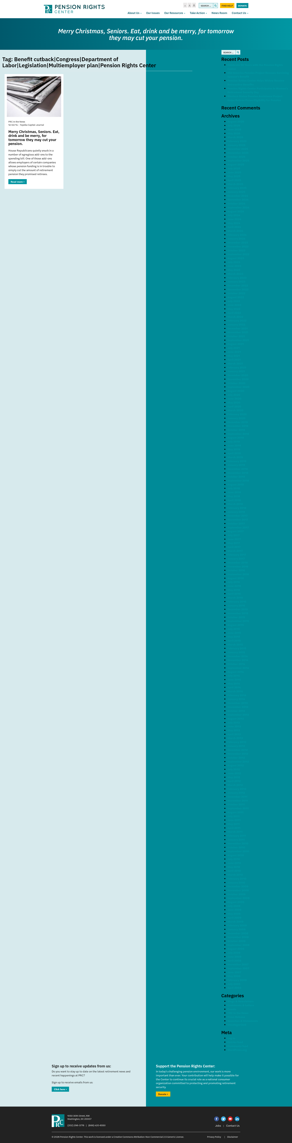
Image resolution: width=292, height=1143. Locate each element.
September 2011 (238, 808)
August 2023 (235, 258)
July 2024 (233, 215)
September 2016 (238, 574)
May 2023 (233, 270)
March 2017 (235, 551)
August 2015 (235, 625)
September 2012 (238, 761)
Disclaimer (232, 1136)
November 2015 (237, 613)
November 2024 (238, 199)
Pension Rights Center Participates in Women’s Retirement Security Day (257, 90)
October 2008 (236, 941)
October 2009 (236, 894)
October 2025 (236, 156)
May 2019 (233, 449)
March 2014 (235, 691)
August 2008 (235, 949)
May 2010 (233, 867)
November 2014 (237, 660)
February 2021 (236, 367)
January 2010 (236, 882)
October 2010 (236, 847)
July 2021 (233, 348)
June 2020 (234, 398)
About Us (134, 13)
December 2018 (237, 469)
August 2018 (235, 484)
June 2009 (234, 909)
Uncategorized (236, 1024)
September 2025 (238, 160)
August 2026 (235, 121)
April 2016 (234, 593)
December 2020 (237, 375)
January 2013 (236, 746)
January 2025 (236, 192)
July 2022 (233, 301)
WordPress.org (237, 1050)
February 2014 (236, 695)
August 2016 (235, 578)
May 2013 (233, 730)
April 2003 (234, 988)
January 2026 (236, 145)
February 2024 (237, 235)
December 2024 (237, 196)
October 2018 (236, 476)
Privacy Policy (214, 1136)
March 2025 (235, 184)
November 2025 (238, 153)
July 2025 (233, 168)
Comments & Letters (240, 1005)
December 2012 (237, 750)
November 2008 (238, 937)
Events (231, 1009)
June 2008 (234, 956)
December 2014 (237, 656)
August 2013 (235, 718)
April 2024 (234, 227)
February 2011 (236, 835)
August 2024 (235, 211)
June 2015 (234, 633)
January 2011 (236, 839)
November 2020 (238, 379)
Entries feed (235, 1042)
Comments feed (237, 1046)
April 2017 (234, 547)
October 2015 (236, 617)
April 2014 (234, 687)
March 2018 (235, 504)
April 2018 (234, 500)
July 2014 (233, 675)
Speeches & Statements (242, 1021)
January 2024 (236, 238)
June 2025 (234, 172)
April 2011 (233, 828)
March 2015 (235, 644)
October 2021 (236, 336)
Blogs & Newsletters (240, 1001)
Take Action (197, 13)
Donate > (163, 1094)
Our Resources (174, 13)
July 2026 (233, 125)
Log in (231, 1038)
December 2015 (237, 609)
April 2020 (234, 406)
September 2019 (238, 434)
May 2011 (233, 824)
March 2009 (235, 921)
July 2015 (233, 629)
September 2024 (238, 207)
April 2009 (234, 917)
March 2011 (235, 831)
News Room (219, 13)
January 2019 (236, 465)
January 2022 (236, 324)
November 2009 (238, 890)
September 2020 (238, 387)
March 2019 (235, 457)
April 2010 (234, 870)
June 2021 (234, 352)
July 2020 (233, 395)
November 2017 (237, 519)
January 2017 (236, 558)
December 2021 (237, 328)
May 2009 (234, 913)
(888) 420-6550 (97, 1125)
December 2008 (237, 933)
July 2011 (233, 816)
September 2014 (238, 668)
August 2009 (235, 902)
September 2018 (238, 480)
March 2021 (235, 363)
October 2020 (236, 383)
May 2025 (233, 176)
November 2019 (237, 426)
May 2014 (233, 683)
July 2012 (233, 769)
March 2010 (235, 874)
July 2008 (233, 952)
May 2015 (233, 636)
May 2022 (233, 309)
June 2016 (234, 586)
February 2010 (236, 878)
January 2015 (236, 652)
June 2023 (234, 266)
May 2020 (233, 402)
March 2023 (235, 274)
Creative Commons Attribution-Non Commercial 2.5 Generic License (148, 1136)
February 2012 (236, 789)
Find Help (227, 5)
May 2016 (233, 590)
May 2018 (233, 496)
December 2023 (237, 242)
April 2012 (234, 781)
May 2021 (233, 356)
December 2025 (237, 149)
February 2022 (237, 320)
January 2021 (236, 371)
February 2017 (236, 554)
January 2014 (236, 699)
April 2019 (234, 453)
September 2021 (238, 340)
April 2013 (234, 734)
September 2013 (238, 714)
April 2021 (234, 359)
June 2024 (234, 219)
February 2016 (236, 601)
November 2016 (237, 566)
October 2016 (236, 570)
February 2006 (237, 980)
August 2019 (235, 437)
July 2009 (233, 906)
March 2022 (235, 317)
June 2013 (234, 726)
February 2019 (236, 461)
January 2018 (236, 512)
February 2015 (236, 648)
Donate (242, 5)
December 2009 (237, 886)
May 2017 (233, 543)
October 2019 (236, 430)
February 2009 (237, 925)
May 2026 (233, 133)
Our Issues (153, 13)
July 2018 (233, 488)
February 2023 (237, 277)
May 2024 (233, 223)
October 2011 (236, 804)
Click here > (60, 1089)
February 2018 (236, 508)
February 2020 (237, 414)
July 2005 (233, 984)
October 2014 (236, 664)
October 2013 (236, 711)
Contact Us (239, 13)
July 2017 (233, 535)
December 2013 (237, 703)
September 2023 (238, 254)
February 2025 (237, 188)
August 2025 (235, 164)
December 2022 (237, 285)
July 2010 (233, 859)
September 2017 (238, 527)
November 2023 (238, 246)
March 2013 (235, 738)
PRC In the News (238, 1013)
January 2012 (236, 792)
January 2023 (236, 281)
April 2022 (234, 313)
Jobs (218, 1125)
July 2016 (233, 582)
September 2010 (238, 851)
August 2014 (235, 672)
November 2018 (237, 473)
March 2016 (235, 597)
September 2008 (238, 945)
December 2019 (237, 422)
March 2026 (235, 137)
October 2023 (236, 250)
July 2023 (233, 262)
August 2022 (235, 297)
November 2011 (237, 800)
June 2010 (234, 863)
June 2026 (234, 129)
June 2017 (234, 539)
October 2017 (236, 523)
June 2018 (234, 492)
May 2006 (233, 976)
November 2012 (237, 753)
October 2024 (236, 203)
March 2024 (235, 231)
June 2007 (234, 972)
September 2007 (238, 968)
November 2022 (238, 289)
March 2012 (235, 785)
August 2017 (235, 531)
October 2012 (236, 757)
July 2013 (233, 722)
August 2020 (235, 391)
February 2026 (237, 141)
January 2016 (236, 605)
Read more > (17, 181)
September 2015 (238, 621)
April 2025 (234, 180)
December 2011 (237, 796)
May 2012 (233, 777)
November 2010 (237, 843)
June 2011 (234, 820)
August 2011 (235, 812)
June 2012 (234, 773)
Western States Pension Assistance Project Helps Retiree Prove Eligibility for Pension (254, 98)
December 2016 (237, 562)
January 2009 (236, 929)
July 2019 (233, 441)
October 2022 (236, 293)
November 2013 (237, 707)
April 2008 (234, 960)
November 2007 (238, 964)
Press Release (236, 1017)
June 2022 (234, 305)
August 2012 (235, 765)
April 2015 (234, 640)
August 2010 (235, 855)
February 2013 (236, 742)
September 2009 (238, 898)
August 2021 (235, 344)
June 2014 (234, 679)
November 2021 (237, 332)
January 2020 (236, 418)
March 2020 (235, 410)
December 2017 (237, 515)
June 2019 (234, 445)
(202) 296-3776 (75, 1125)
